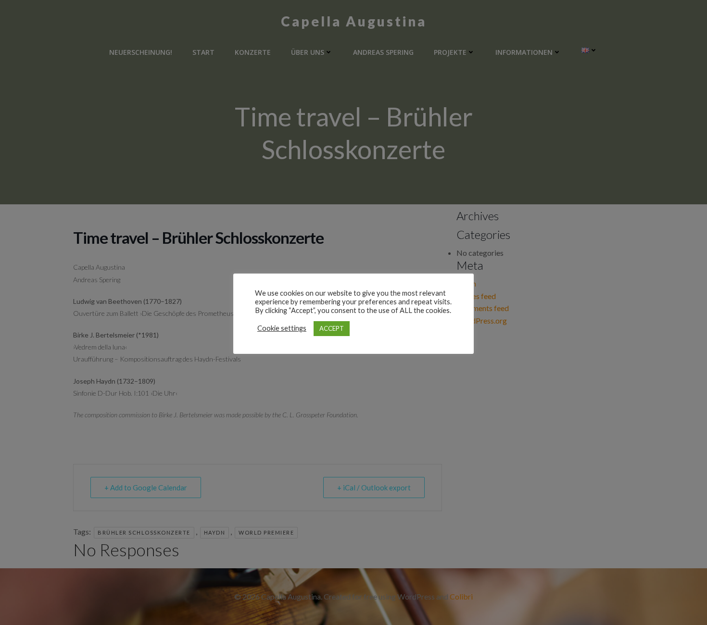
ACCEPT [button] (331, 328)
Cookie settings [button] (281, 328)
